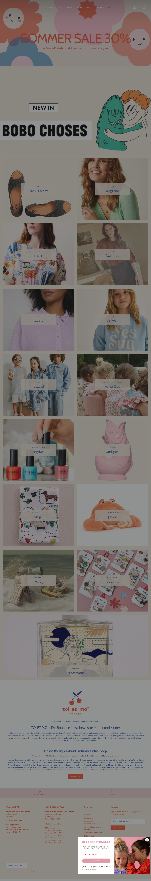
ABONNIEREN (96, 861)
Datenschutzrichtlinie (88, 868)
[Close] (147, 839)
